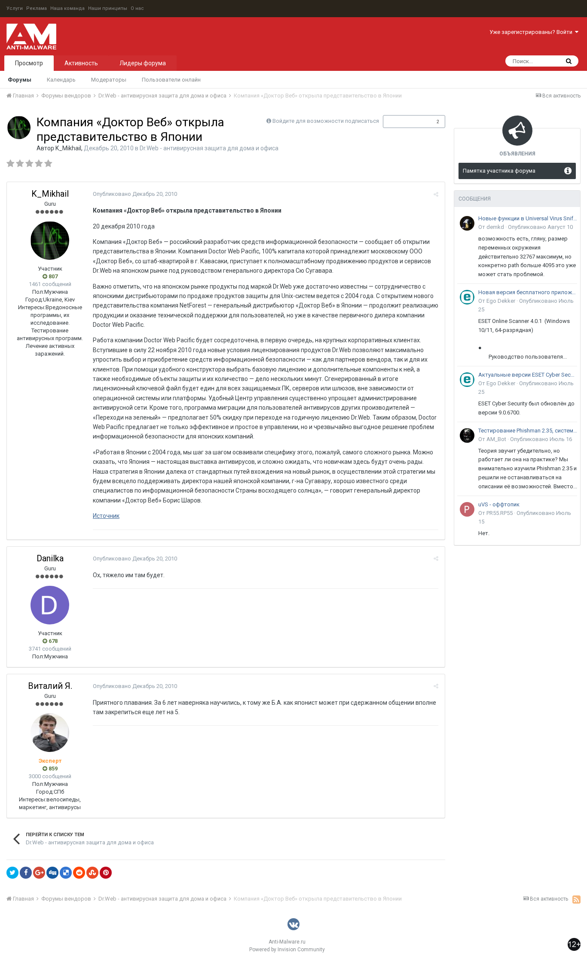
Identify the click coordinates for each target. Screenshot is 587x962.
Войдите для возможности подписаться (325, 121)
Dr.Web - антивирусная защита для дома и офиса (209, 148)
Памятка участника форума (499, 170)
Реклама (36, 8)
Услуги (14, 8)
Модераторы (108, 79)
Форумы (19, 79)
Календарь (61, 79)
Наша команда (67, 8)
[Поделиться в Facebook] (26, 873)
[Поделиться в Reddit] (79, 873)
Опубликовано (135, 194)
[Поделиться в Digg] (52, 873)
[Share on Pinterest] (106, 873)
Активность (81, 63)
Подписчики (405, 122)
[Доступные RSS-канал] (576, 899)
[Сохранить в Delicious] (66, 873)
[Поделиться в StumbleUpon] (92, 873)
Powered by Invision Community (287, 950)
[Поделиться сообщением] (436, 194)
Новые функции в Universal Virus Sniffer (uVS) (527, 218)
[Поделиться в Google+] (39, 873)
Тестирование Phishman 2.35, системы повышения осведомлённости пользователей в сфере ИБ (527, 430)
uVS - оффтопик (499, 504)
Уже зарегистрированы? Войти (532, 32)
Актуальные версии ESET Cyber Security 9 (527, 374)
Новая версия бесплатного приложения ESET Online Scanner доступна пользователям (527, 292)
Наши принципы (107, 8)
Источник (106, 515)
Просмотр (29, 63)
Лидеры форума (142, 63)
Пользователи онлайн (171, 79)
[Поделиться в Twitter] (12, 873)
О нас (137, 8)
